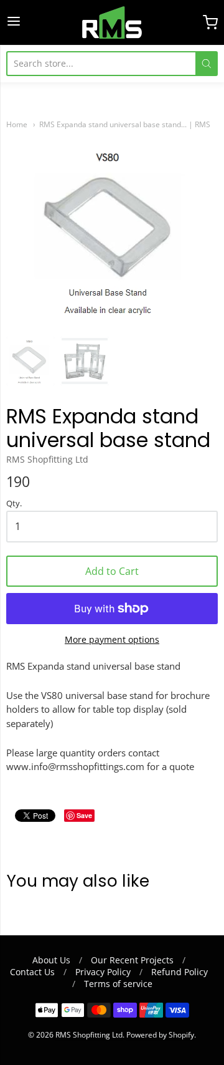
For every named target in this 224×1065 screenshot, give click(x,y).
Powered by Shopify (160, 1034)
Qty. (14, 504)
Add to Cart (112, 571)
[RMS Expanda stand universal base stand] (30, 361)
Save (84, 815)
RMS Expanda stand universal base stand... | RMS (124, 124)
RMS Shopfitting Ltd (47, 459)
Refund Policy (179, 972)
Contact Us (32, 972)
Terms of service (118, 984)
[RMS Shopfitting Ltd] (112, 22)
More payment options (112, 639)
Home (16, 124)
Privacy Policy (103, 972)
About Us (51, 960)
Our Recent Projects (132, 960)
